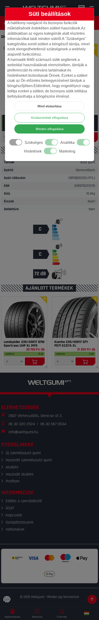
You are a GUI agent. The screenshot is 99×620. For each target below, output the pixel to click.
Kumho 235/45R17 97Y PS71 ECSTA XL (71, 344)
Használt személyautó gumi (29, 460)
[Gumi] (24, 317)
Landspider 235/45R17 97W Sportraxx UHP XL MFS (24, 344)
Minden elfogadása (50, 129)
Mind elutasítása (49, 106)
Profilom (13, 481)
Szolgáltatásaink (19, 522)
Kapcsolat (14, 515)
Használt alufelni (19, 474)
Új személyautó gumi (23, 453)
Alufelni (12, 467)
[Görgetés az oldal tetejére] (92, 599)
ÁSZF (10, 508)
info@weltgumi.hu (23, 432)
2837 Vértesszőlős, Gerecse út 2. (35, 415)
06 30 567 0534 (53, 424)
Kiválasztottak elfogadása (49, 117)
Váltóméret (15, 529)
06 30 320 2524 (22, 424)
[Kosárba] (35, 361)
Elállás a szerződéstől (24, 501)
